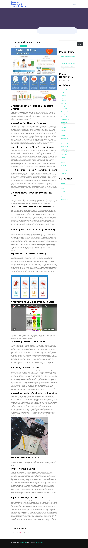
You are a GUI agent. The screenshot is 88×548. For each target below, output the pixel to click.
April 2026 (63, 100)
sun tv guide (64, 60)
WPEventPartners (39, 542)
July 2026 (63, 92)
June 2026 (63, 95)
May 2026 (63, 98)
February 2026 (64, 106)
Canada (62, 185)
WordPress (19, 544)
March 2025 (63, 135)
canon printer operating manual (68, 63)
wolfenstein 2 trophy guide (67, 66)
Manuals (63, 194)
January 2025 (64, 141)
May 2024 (63, 162)
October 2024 (64, 149)
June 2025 (63, 127)
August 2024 (64, 154)
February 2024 (64, 170)
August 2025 (64, 122)
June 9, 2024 (15, 46)
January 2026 (64, 108)
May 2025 (63, 130)
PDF (62, 196)
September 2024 (65, 151)
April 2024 (63, 165)
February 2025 (64, 138)
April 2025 (63, 133)
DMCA (74, 4)
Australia (63, 183)
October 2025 (64, 116)
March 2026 (63, 103)
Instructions (63, 191)
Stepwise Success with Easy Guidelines (18, 4)
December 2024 (64, 143)
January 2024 (64, 173)
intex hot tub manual (65, 68)
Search (62, 43)
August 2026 (64, 89)
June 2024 (63, 160)
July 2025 (63, 124)
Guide (62, 188)
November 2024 (64, 146)
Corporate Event (23, 542)
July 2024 (63, 157)
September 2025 (65, 119)
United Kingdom (23, 46)
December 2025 (64, 111)
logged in (21, 532)
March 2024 (63, 168)
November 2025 (64, 114)
